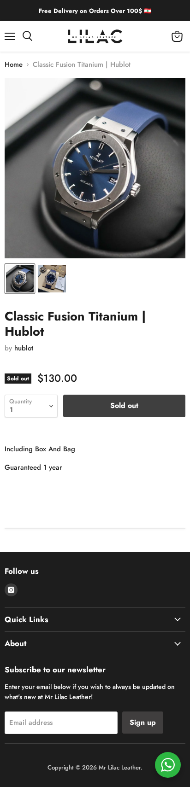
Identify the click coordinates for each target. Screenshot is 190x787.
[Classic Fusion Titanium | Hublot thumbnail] (20, 278)
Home (14, 65)
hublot (23, 348)
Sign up (143, 722)
